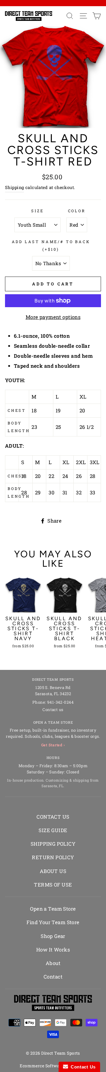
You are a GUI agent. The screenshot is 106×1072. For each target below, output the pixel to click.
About (53, 963)
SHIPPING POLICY (53, 843)
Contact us (52, 709)
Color (77, 210)
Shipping (14, 187)
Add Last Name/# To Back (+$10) (51, 245)
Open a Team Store (53, 908)
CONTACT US (53, 816)
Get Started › (53, 744)
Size (37, 210)
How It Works (53, 949)
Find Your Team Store (53, 922)
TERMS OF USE (53, 884)
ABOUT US (53, 871)
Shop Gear (53, 936)
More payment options (53, 317)
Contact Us (82, 1066)
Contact (53, 976)
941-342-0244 (60, 702)
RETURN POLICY (53, 857)
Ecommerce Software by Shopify (53, 1065)
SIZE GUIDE (53, 830)
